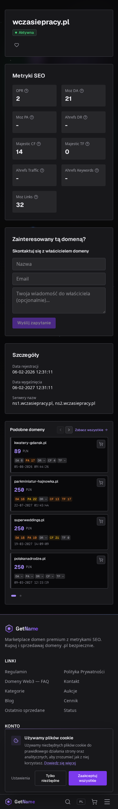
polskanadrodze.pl (29, 558)
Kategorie (15, 691)
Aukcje (70, 691)
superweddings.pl (29, 520)
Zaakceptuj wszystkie (87, 778)
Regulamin (16, 671)
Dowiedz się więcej (60, 763)
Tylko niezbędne (50, 778)
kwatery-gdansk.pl (30, 442)
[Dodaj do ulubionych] (59, 45)
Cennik (71, 700)
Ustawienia (20, 778)
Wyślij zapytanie (34, 322)
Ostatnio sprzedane (25, 710)
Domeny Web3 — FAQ (27, 681)
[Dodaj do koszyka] (101, 444)
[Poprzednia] (60, 429)
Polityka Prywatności (84, 671)
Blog (9, 700)
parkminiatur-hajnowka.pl (36, 481)
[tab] (13, 595)
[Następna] (69, 429)
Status (70, 710)
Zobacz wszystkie (89, 430)
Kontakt (71, 681)
